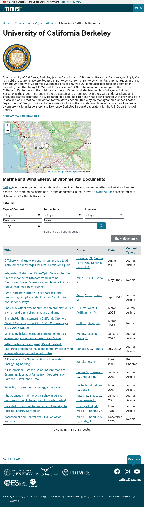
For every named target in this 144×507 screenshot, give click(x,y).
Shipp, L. (95, 395)
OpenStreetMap (68, 171)
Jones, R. (92, 333)
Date (111, 250)
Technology (51, 209)
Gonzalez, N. (84, 258)
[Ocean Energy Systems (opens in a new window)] (15, 483)
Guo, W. (81, 308)
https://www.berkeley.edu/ (20, 116)
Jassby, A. (86, 421)
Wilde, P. (82, 410)
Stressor (90, 209)
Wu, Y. (80, 278)
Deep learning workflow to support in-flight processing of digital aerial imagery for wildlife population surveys (35, 297)
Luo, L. (90, 278)
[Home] (12, 7)
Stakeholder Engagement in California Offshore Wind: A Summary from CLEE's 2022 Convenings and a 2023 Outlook (36, 323)
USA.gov (12, 501)
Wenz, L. (93, 308)
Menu (138, 8)
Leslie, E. (82, 338)
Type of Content (13, 209)
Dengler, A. (96, 410)
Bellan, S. (82, 372)
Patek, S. (82, 395)
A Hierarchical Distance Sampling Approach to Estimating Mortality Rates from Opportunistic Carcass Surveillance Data (34, 374)
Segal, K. (94, 323)
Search (48, 220)
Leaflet (53, 171)
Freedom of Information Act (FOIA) (112, 496)
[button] (47, 147)
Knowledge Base (103, 192)
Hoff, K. (81, 323)
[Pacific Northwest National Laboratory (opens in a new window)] (46, 472)
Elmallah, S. (84, 349)
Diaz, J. (85, 389)
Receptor (9, 220)
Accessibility (37, 496)
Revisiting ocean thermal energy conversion (32, 387)
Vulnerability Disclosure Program (68, 496)
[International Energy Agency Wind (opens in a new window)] (32, 483)
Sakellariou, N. (86, 361)
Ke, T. (80, 295)
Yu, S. (88, 295)
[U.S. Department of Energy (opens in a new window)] (18, 472)
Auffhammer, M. (86, 312)
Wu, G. (80, 333)
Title (7, 250)
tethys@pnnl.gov (130, 479)
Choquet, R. (88, 377)
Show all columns (126, 238)
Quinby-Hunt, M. (87, 406)
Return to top (11, 458)
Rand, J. (98, 349)
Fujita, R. (82, 385)
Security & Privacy (13, 496)
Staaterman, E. (86, 400)
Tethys (7, 187)
